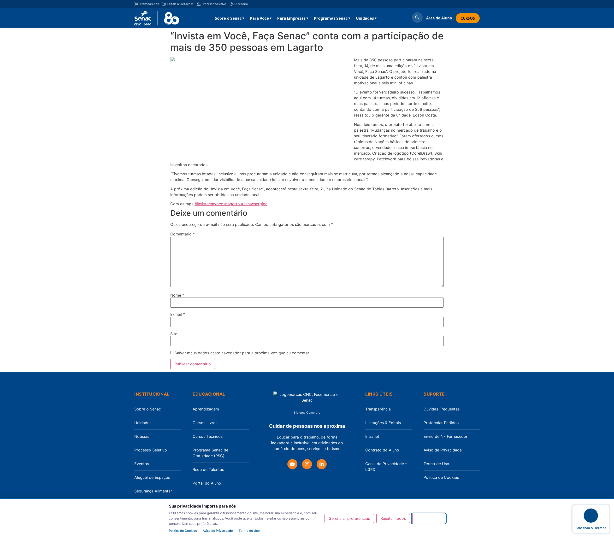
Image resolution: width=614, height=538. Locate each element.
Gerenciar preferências (349, 518)
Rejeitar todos (393, 518)
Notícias (141, 436)
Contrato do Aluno (382, 450)
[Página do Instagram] (307, 464)
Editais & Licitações (180, 4)
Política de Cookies (441, 477)
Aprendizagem (206, 409)
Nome (177, 295)
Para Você (259, 18)
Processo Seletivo (214, 4)
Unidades (365, 18)
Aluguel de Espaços (152, 477)
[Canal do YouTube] (292, 464)
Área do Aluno (439, 18)
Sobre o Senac (228, 18)
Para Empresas (291, 18)
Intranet (372, 436)
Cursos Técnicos (208, 436)
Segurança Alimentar (153, 491)
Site (173, 334)
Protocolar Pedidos (441, 422)
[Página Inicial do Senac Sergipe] (156, 18)
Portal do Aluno (207, 483)
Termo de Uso (436, 463)
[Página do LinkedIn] (322, 464)
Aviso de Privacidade (443, 450)
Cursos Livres (205, 422)
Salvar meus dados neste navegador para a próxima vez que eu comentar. (242, 353)
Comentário (182, 234)
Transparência (149, 4)
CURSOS (467, 18)
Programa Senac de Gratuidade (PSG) (210, 453)
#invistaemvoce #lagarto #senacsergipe (231, 203)
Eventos (141, 463)
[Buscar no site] (417, 18)
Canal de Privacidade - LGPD (386, 466)
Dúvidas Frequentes (442, 409)
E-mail (177, 314)
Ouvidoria (241, 4)
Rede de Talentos (208, 469)
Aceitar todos (428, 518)
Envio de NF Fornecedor (445, 436)
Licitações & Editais (383, 422)
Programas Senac (331, 18)
